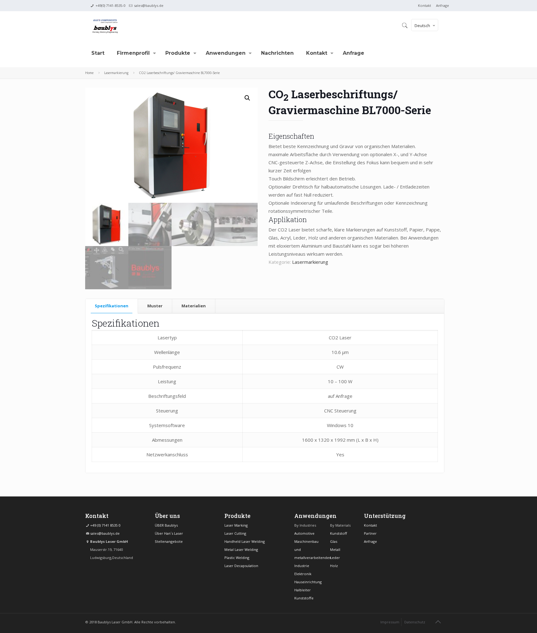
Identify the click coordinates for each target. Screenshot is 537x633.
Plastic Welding (236, 557)
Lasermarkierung (116, 73)
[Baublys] (105, 25)
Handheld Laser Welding (244, 541)
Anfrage (442, 5)
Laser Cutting (235, 533)
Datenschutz (414, 622)
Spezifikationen (111, 306)
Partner (370, 533)
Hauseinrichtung (308, 581)
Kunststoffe (304, 598)
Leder (335, 557)
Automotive (304, 533)
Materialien (193, 306)
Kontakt (424, 5)
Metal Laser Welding (241, 549)
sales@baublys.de (148, 5)
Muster (155, 306)
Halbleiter (302, 590)
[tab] (111, 306)
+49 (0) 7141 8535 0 (105, 525)
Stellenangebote (169, 541)
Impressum (389, 622)
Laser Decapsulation (241, 565)
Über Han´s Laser (169, 533)
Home (89, 73)
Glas (333, 541)
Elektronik (302, 573)
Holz (334, 565)
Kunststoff (338, 533)
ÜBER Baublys (166, 525)
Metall (335, 549)
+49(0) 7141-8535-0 (110, 5)
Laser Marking (236, 525)
